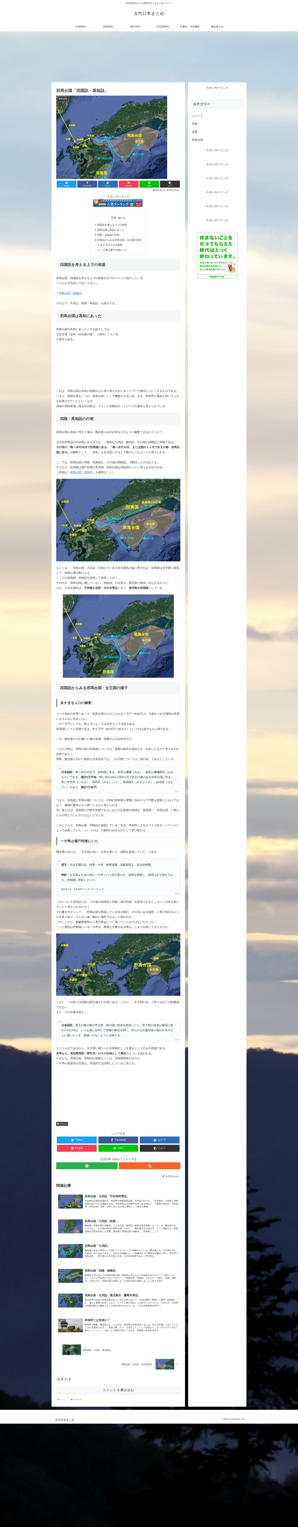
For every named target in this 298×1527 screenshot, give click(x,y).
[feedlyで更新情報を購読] (87, 1165)
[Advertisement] (149, 57)
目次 (114, 217)
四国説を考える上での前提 (112, 224)
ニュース (197, 115)
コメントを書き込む (118, 1390)
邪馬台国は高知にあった (110, 229)
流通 (194, 131)
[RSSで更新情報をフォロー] (149, 1165)
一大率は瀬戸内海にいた (114, 249)
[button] (170, 184)
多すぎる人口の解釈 (111, 245)
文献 (194, 123)
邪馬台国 (63, 1124)
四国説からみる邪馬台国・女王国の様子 (119, 240)
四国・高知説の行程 (108, 234)
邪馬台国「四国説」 (71, 293)
